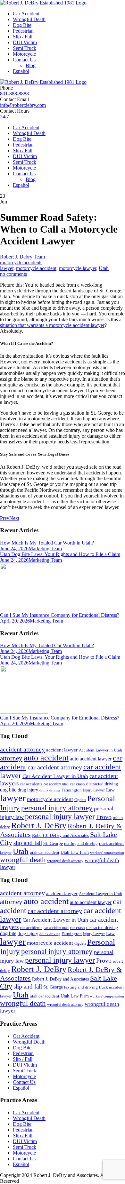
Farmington (72, 790)
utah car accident (44, 852)
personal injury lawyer (60, 816)
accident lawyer (62, 749)
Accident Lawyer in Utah (100, 750)
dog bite (8, 789)
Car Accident (26, 13)
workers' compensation (107, 852)
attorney (11, 758)
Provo (104, 816)
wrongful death (23, 860)
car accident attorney (55, 767)
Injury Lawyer (94, 790)
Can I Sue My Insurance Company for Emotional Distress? (59, 615)
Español (21, 71)
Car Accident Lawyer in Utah (55, 776)
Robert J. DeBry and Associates (60, 835)
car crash (77, 784)
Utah (104, 268)
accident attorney (22, 749)
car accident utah (56, 784)
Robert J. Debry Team (22, 256)
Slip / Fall (22, 36)
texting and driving (81, 843)
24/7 (4, 116)
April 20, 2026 (15, 621)
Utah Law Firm (75, 852)
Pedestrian (23, 31)
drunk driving (49, 790)
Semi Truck (24, 48)
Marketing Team (45, 548)
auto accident (46, 757)
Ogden (80, 800)
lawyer (6, 268)
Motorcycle (24, 54)
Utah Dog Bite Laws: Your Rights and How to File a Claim (60, 554)
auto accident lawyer (91, 758)
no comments (13, 274)
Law (110, 789)
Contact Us (24, 59)
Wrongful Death (29, 19)
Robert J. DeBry (38, 825)
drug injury (28, 789)
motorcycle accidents (21, 262)
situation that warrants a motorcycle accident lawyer (52, 325)
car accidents (31, 784)
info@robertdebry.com (23, 105)
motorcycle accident (36, 268)
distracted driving (102, 784)
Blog (31, 65)
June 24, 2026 (14, 548)
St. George (53, 843)
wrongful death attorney (65, 861)
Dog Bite (22, 25)
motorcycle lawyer (77, 268)
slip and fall (27, 842)
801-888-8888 (14, 93)
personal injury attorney (57, 808)
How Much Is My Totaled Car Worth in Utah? (47, 542)
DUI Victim (25, 42)
